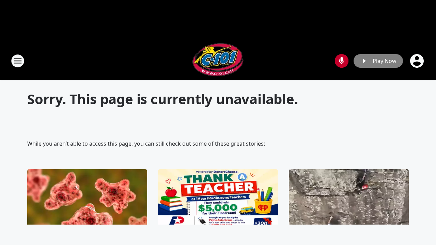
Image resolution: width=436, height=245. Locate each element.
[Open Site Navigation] (18, 61)
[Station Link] (218, 61)
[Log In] (417, 61)
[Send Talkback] (341, 61)
